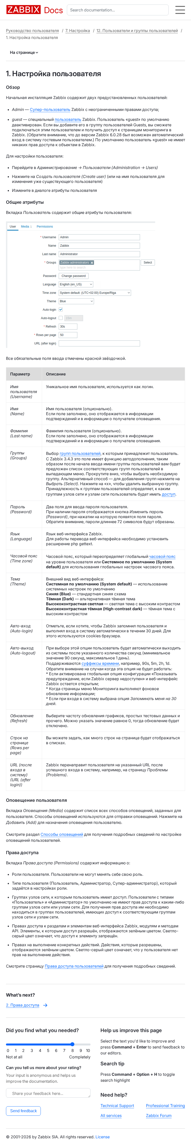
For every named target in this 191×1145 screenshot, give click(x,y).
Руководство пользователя (32, 30)
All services (111, 1115)
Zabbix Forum (159, 1115)
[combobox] (119, 10)
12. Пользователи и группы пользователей (137, 30)
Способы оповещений (62, 834)
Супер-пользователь (50, 109)
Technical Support (117, 1105)
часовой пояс (162, 556)
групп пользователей (80, 453)
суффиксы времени (100, 663)
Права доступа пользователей (74, 966)
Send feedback (23, 1111)
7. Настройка (77, 30)
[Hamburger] (180, 10)
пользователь (68, 119)
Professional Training (165, 1105)
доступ (168, 494)
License (103, 1136)
